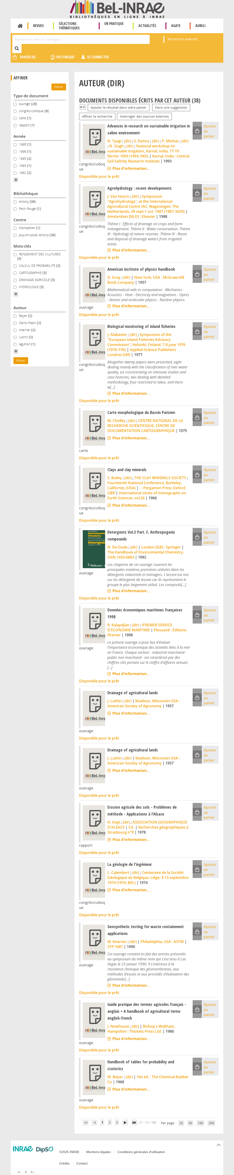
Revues (38, 25)
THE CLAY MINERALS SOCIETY (160, 477)
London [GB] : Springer (161, 547)
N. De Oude (117, 547)
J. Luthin (114, 700)
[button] (15, 180)
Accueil (20, 26)
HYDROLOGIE (29, 287)
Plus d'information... (131, 168)
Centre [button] (19, 219)
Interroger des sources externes (144, 116)
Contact (82, 1163)
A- (19, 1172)
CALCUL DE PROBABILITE (37, 265)
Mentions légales (98, 1152)
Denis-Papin (28, 323)
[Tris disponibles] (82, 107)
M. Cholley (116, 420)
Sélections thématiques (69, 25)
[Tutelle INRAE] (23, 1148)
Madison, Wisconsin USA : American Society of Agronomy (143, 703)
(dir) (127, 140)
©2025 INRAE (69, 1152)
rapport (24, 125)
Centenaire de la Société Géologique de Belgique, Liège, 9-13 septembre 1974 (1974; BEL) (148, 877)
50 (190, 1123)
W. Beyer (115, 1076)
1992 (23, 172)
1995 (23, 158)
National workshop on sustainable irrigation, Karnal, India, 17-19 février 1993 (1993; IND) (143, 151)
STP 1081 (115, 946)
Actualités (147, 25)
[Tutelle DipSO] (45, 1149)
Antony (24, 201)
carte (23, 118)
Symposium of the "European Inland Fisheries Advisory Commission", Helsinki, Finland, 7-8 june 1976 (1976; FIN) (146, 342)
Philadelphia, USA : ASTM (162, 941)
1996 (23, 151)
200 (211, 1123)
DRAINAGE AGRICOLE (35, 280)
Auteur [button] (20, 307)
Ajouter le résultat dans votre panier (118, 107)
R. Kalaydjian (118, 624)
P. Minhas (170, 140)
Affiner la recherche (97, 116)
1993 (23, 165)
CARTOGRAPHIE (31, 272)
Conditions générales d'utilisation (141, 1152)
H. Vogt (113, 822)
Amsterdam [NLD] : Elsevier (131, 216)
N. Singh (116, 146)
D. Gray (113, 277)
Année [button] (19, 136)
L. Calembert (118, 872)
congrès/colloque (32, 111)
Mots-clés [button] (22, 246)
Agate (176, 25)
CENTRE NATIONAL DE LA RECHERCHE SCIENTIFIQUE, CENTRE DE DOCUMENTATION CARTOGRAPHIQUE (145, 425)
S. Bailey (114, 477)
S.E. (131, 827)
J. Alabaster (117, 334)
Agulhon (25, 344)
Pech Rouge (28, 208)
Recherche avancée (182, 39)
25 (181, 1123)
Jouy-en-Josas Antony (34, 235)
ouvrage (25, 104)
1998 (23, 144)
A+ (32, 1172)
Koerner (25, 330)
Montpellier (27, 228)
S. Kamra (141, 140)
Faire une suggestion (171, 107)
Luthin (24, 337)
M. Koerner (117, 941)
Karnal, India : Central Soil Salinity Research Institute (148, 159)
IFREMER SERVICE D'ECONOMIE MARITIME (139, 627)
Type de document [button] (30, 95)
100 (200, 1123)
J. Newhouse (118, 1026)
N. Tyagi (114, 140)
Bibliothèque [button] (25, 193)
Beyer (23, 315)
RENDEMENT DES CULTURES (40, 254)
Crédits (64, 1163)
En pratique (114, 23)
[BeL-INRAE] (117, 9)
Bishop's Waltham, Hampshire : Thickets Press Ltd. (141, 1029)
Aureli (200, 25)
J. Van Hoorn (118, 196)
